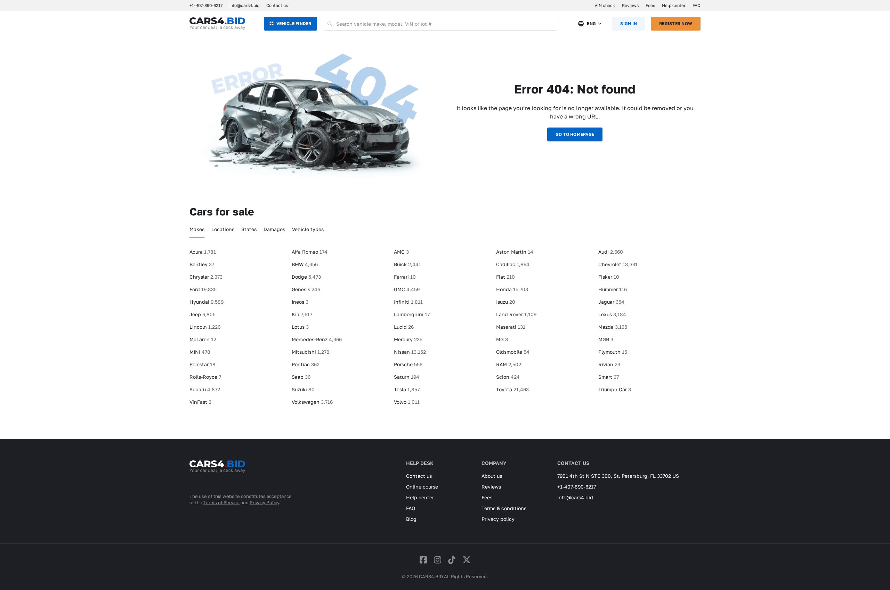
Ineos (300, 302)
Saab (301, 377)
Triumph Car (614, 389)
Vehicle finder (293, 23)
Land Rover (516, 314)
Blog (411, 519)
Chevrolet (618, 264)
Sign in (628, 23)
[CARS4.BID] (217, 475)
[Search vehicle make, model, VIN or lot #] (330, 24)
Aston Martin (514, 252)
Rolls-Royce (205, 377)
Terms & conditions (504, 508)
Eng (591, 23)
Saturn (406, 377)
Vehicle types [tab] (308, 229)
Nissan (410, 352)
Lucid (404, 327)
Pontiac (305, 364)
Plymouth (612, 352)
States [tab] (249, 229)
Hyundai (206, 302)
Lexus (612, 314)
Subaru (204, 389)
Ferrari (405, 277)
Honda (512, 289)
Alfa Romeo (309, 252)
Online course (422, 487)
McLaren (202, 339)
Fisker (608, 277)
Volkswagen (312, 402)
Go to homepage (575, 134)
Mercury (408, 339)
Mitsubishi (311, 352)
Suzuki (303, 389)
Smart (608, 377)
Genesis (306, 289)
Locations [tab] (222, 229)
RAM (508, 364)
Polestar (202, 364)
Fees (650, 5)
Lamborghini (412, 314)
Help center (674, 5)
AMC (401, 252)
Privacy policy (498, 519)
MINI (199, 352)
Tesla (407, 389)
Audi (610, 252)
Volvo (407, 402)
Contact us (277, 5)
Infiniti (408, 302)
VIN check (604, 5)
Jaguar (611, 302)
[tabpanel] (445, 329)
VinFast (200, 402)
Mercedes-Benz (317, 339)
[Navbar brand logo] (217, 24)
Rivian (609, 364)
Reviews (630, 5)
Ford (203, 289)
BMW (305, 264)
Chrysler (205, 277)
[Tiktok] (451, 560)
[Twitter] (466, 560)
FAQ (697, 5)
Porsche (408, 364)
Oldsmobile (512, 352)
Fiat (505, 277)
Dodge (306, 277)
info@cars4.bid (244, 5)
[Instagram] (437, 560)
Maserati (510, 327)
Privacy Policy (264, 502)
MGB (605, 339)
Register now (675, 23)
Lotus (300, 327)
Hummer (612, 289)
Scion (508, 377)
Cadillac (512, 264)
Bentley (201, 264)
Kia (302, 314)
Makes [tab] (196, 229)
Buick (407, 264)
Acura (202, 252)
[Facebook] (423, 560)
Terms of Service (221, 502)
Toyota (512, 389)
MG (502, 339)
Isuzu (505, 302)
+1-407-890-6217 (576, 487)
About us (492, 476)
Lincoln (204, 327)
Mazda (612, 327)
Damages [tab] (274, 229)
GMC (407, 289)
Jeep (202, 314)
